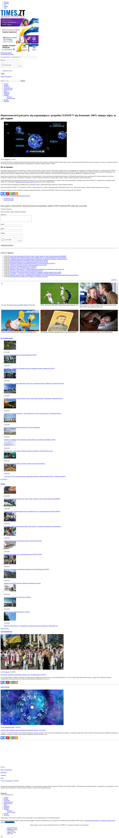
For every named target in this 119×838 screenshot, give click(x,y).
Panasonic (12, 195)
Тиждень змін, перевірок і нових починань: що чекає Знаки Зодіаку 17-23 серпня (23, 730)
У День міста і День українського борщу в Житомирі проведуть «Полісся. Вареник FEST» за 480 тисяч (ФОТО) (35, 476)
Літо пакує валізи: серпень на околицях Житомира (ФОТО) (26, 270)
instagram (6, 3)
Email (2, 228)
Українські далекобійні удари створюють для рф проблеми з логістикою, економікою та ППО (29, 439)
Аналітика (7, 86)
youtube (6, 6)
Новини (6, 85)
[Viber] (13, 193)
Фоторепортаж (8, 89)
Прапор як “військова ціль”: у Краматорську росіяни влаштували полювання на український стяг (37, 269)
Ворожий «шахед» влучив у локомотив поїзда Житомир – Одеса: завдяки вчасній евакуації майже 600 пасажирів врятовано (44, 275)
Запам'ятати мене (7, 70)
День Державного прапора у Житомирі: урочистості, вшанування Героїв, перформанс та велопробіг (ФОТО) (34, 383)
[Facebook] (2, 193)
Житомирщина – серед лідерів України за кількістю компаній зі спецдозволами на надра (28, 451)
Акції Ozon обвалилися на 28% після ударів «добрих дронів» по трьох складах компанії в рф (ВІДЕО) (38, 256)
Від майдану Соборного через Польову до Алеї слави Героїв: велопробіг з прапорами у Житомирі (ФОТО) (33, 398)
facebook (6, 2)
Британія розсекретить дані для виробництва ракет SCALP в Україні (29, 262)
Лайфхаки (6, 92)
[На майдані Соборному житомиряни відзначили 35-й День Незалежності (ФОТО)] (32, 669)
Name (2, 224)
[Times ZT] (59, 14)
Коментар (3, 214)
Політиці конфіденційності (92, 820)
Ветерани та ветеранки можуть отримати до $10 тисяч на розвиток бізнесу (24, 463)
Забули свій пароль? (6, 76)
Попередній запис (9, 198)
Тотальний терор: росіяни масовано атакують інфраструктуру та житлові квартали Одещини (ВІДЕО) (38, 257)
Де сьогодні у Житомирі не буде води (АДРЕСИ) (23, 266)
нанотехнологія (25, 195)
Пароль (3, 60)
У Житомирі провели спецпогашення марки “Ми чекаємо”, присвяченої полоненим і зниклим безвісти (38, 259)
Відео (5, 91)
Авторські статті (8, 88)
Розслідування (11, 98)
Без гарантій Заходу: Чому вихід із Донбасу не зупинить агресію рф (28, 276)
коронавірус (18, 195)
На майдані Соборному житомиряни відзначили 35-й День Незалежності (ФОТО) (32, 263)
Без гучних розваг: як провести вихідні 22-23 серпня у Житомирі (22, 427)
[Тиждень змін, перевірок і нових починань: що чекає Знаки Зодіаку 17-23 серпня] (32, 724)
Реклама (6, 99)
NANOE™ (7, 195)
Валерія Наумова (9, 727)
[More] (16, 193)
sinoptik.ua (9, 780)
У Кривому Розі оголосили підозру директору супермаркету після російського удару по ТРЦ (35, 272)
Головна (6, 83)
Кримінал (6, 94)
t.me (5, 5)
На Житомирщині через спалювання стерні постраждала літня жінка (29, 260)
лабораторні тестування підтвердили (25, 182)
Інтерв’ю (9, 97)
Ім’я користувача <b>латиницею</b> (11, 57)
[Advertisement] (59, 108)
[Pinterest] (7, 193)
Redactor (7, 159)
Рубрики (6, 95)
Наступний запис (9, 200)
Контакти (6, 101)
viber (5, 8)
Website (3, 233)
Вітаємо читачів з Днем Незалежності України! (23, 267)
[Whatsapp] (10, 193)
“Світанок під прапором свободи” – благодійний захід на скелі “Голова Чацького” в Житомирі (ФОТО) (32, 413)
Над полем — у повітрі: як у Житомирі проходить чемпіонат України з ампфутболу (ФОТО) (35, 273)
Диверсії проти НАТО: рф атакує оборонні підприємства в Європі (28, 265)
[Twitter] (4, 193)
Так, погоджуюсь (10, 822)
